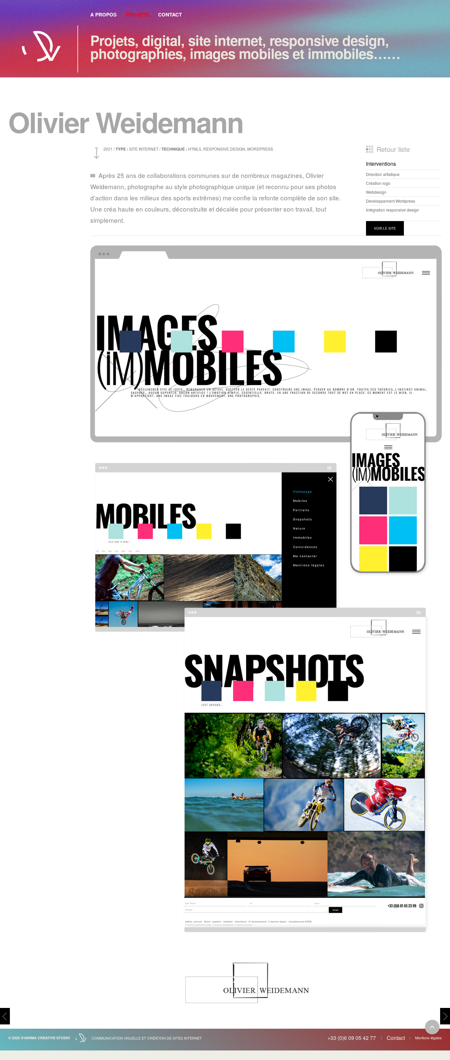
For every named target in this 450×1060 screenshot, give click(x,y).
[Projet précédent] (5, 1016)
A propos (103, 14)
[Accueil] (41, 43)
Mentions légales (428, 1037)
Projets (137, 14)
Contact (170, 14)
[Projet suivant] (445, 1016)
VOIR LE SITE (385, 228)
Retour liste (393, 149)
